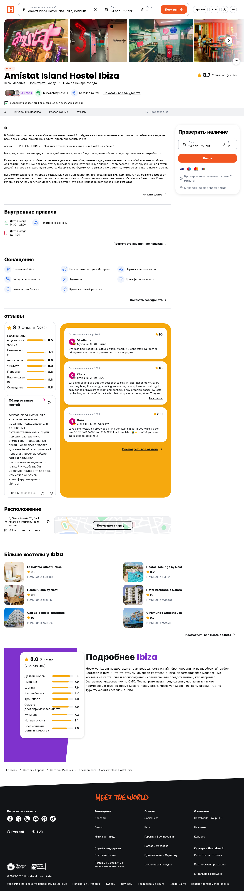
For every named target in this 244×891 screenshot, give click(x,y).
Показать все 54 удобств (122, 93)
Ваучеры (126, 883)
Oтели (99, 827)
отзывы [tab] (81, 111)
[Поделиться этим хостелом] (236, 61)
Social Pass (151, 817)
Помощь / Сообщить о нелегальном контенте (109, 864)
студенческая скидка (158, 864)
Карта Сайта (178, 883)
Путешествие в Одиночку (161, 855)
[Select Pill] (224, 9)
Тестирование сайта (151, 883)
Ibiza (7, 83)
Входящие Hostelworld (208, 873)
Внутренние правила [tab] (27, 111)
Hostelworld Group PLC (208, 817)
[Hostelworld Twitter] (18, 819)
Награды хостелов (157, 845)
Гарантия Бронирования (160, 836)
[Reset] (95, 9)
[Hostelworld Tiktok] (53, 819)
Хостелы (100, 817)
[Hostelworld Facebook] (10, 819)
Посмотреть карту (42, 83)
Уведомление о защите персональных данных (37, 883)
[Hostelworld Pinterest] (44, 819)
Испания (19, 83)
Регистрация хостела (208, 855)
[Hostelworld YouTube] (36, 819)
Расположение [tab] (58, 111)
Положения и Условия (87, 883)
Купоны (111, 883)
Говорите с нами (105, 855)
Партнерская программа (210, 864)
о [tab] (5, 111)
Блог (147, 827)
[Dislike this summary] (51, 493)
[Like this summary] (42, 493)
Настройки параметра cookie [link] (210, 883)
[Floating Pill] (228, 40)
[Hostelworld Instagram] (27, 819)
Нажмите (200, 827)
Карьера (199, 836)
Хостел (10, 68)
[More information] (49, 402)
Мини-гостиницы (105, 836)
